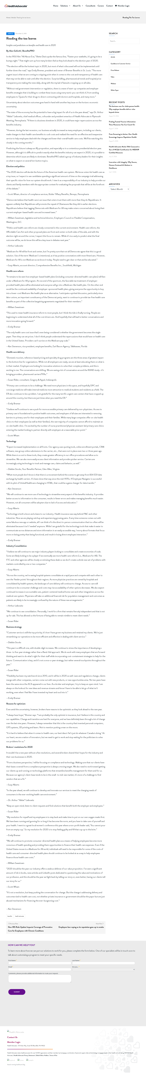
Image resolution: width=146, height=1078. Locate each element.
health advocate (19, 916)
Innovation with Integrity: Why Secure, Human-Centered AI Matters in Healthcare (123, 165)
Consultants (90, 5)
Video (112, 77)
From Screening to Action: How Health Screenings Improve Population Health (123, 136)
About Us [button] (77, 5)
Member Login (123, 5)
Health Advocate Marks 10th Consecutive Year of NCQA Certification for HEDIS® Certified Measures (124, 149)
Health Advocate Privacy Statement (24, 1055)
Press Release (115, 70)
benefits (10, 916)
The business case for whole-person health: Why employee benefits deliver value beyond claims (124, 109)
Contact (109, 5)
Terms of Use (53, 1055)
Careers (101, 5)
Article (13, 17)
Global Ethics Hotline (42, 1055)
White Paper (115, 90)
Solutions (64, 5)
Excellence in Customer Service (120, 63)
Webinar (113, 83)
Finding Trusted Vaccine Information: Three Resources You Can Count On (122, 123)
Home (55, 5)
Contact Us (12, 1037)
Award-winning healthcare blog (16, 1065)
